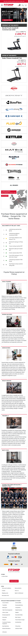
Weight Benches (6, 380)
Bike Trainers (18, 617)
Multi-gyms (5, 450)
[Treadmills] (14, 422)
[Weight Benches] (14, 387)
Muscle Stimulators (6, 628)
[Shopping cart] (26, 5)
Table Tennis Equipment (7, 610)
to (5, 576)
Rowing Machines (7, 314)
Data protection (18, 588)
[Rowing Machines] (14, 321)
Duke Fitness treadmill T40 (12, 58)
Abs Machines (18, 622)
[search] (22, 5)
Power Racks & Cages (19, 619)
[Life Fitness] (14, 143)
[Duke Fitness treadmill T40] (14, 75)
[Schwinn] (14, 164)
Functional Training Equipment (6, 623)
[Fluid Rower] (14, 123)
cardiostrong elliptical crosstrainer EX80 (14, 234)
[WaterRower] (14, 178)
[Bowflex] (14, 102)
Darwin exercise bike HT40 (15, 253)
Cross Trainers (6, 281)
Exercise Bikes (6, 348)
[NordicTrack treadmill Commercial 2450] (14, 44)
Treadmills (5, 415)
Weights (17, 612)
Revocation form (5, 595)
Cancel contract (14, 581)
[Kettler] (14, 137)
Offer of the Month (9, 55)
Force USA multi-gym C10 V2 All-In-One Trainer (16, 256)
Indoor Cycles (5, 612)
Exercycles (4, 617)
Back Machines (5, 626)
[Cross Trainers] (14, 288)
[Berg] (14, 88)
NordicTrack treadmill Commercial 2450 (10, 29)
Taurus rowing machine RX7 (16, 246)
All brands (4, 632)
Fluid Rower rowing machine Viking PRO (16, 264)
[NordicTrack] (14, 157)
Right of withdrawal (19, 593)
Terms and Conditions (6, 588)
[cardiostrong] (14, 109)
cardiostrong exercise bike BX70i (15, 230)
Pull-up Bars (17, 626)
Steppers (4, 619)
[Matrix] (14, 150)
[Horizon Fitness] (14, 130)
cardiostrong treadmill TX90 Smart (15, 260)
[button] (2, 15)
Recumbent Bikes (19, 614)
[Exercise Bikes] (14, 355)
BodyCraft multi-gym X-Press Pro (16, 242)
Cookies (3, 590)
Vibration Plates (18, 628)
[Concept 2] (14, 116)
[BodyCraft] (14, 95)
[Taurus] (14, 171)
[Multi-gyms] (14, 457)
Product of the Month (10, 25)
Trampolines (17, 607)
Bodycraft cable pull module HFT (15, 249)
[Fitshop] (9, 5)
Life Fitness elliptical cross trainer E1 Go (15, 238)
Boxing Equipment (6, 614)
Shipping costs (5, 593)
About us (17, 590)
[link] (14, 199)
